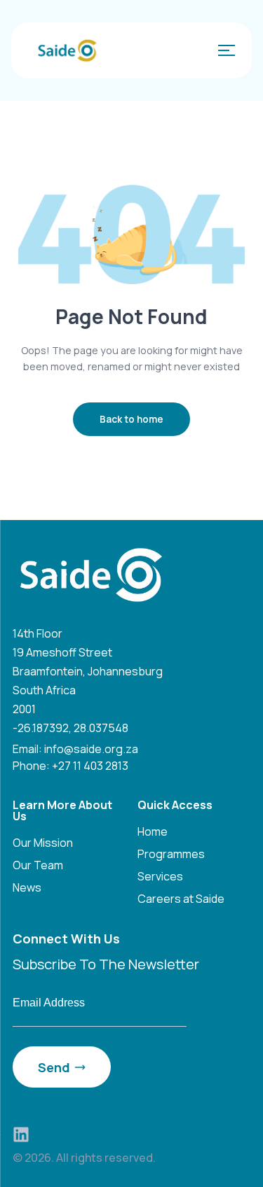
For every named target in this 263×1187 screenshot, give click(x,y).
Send (54, 1067)
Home (152, 831)
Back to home (131, 419)
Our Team (38, 865)
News (27, 887)
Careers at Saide (180, 898)
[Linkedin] (21, 1134)
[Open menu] (224, 50)
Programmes (171, 854)
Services (160, 876)
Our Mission (43, 842)
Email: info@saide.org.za (75, 749)
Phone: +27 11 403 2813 (70, 765)
